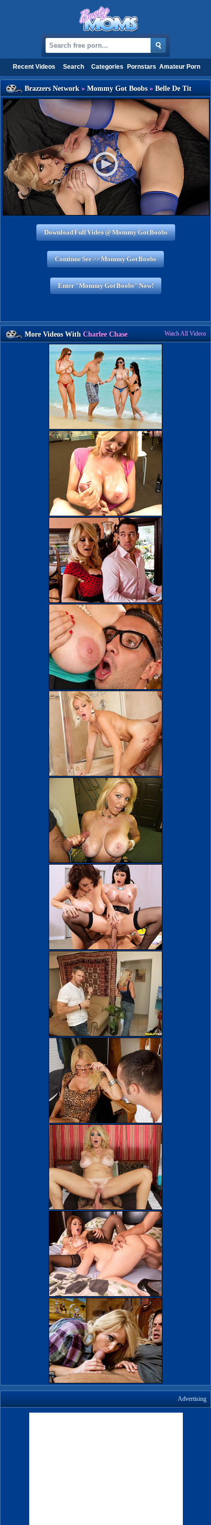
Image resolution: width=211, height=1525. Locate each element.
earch (73, 66)
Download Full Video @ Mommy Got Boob (105, 232)
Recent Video (34, 66)
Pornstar (141, 66)
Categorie (107, 66)
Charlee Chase (105, 334)
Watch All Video (185, 333)
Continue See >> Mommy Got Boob (105, 259)
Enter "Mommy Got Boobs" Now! (106, 285)
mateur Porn (179, 66)
